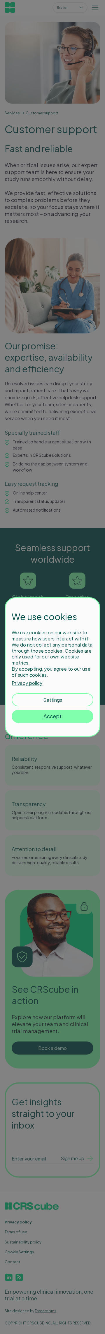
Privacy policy (27, 683)
